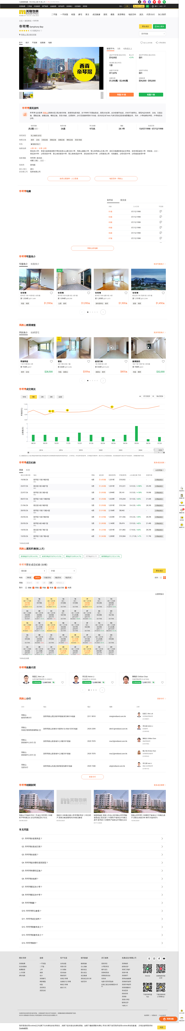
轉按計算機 (64, 984)
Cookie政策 (23, 1028)
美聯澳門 (125, 975)
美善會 (103, 978)
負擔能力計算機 (65, 981)
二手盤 (42, 966)
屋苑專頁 (28, 21)
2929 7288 (91, 766)
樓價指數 (84, 963)
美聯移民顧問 (126, 981)
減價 (41, 972)
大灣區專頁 (105, 966)
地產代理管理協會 (107, 981)
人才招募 (22, 972)
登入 (120, 6)
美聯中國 (125, 972)
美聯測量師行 (126, 987)
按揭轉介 (69, 6)
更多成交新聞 (159, 785)
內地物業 (37, 6)
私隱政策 (154, 1015)
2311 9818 (91, 716)
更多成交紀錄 (159, 462)
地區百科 (84, 981)
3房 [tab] (118, 48)
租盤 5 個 (151, 94)
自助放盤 (63, 963)
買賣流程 (43, 990)
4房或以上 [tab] (127, 48)
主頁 (21, 21)
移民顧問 (61, 6)
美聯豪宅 (43, 978)
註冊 (126, 6)
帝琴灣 (35, 21)
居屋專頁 (43, 987)
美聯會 (85, 6)
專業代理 (63, 966)
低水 (41, 975)
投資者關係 (23, 966)
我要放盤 (170, 1019)
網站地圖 (22, 975)
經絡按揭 (125, 993)
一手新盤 (43, 963)
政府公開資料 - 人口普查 (69, 179)
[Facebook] (159, 958)
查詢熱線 (63, 972)
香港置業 (125, 990)
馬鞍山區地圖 (92, 248)
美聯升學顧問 (126, 984)
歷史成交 (145, 26)
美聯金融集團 (126, 978)
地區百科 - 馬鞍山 (116, 179)
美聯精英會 (105, 972)
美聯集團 (22, 6)
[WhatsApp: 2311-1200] (147, 6)
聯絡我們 (63, 975)
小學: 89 (33, 148)
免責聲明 (146, 1015)
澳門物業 (45, 6)
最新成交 (84, 969)
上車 (41, 969)
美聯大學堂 (125, 999)
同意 (161, 1027)
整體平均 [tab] (110, 48)
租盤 (41, 984)
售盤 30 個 (121, 94)
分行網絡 (63, 969)
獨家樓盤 (43, 981)
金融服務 (53, 6)
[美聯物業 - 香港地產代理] (28, 13)
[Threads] (149, 958)
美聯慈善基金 (105, 975)
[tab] (113, 200)
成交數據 (84, 975)
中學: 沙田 (43, 148)
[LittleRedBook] (161, 969)
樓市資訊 (104, 969)
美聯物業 (125, 963)
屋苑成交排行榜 (86, 978)
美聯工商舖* (126, 969)
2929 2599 (91, 729)
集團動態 (22, 969)
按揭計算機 (64, 978)
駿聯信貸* (125, 1002)
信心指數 (84, 966)
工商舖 (29, 6)
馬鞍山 (45, 113)
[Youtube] (164, 958)
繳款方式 (63, 987)
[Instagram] (154, 958)
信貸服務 (78, 6)
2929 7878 (91, 741)
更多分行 (160, 699)
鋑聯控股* (125, 966)
